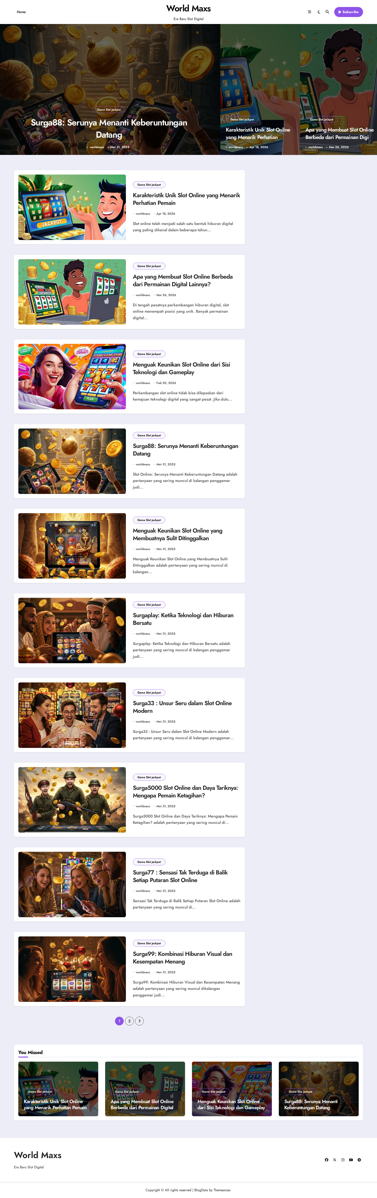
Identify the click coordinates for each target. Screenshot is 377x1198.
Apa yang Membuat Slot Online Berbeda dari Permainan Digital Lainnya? (339, 137)
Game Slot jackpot (109, 110)
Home (21, 11)
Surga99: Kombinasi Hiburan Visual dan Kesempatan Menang (182, 957)
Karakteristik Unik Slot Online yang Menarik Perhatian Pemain (258, 137)
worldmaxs (97, 147)
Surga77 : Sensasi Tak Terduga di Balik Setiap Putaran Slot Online (180, 876)
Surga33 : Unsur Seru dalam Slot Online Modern (182, 707)
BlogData (201, 1190)
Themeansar (222, 1190)
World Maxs (188, 8)
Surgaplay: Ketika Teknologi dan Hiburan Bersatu (183, 619)
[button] (212, 90)
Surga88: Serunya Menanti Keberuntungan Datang (185, 450)
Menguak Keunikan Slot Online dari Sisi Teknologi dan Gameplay (181, 368)
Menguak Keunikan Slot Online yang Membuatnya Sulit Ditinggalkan (109, 128)
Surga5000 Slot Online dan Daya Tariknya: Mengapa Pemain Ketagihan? (185, 791)
